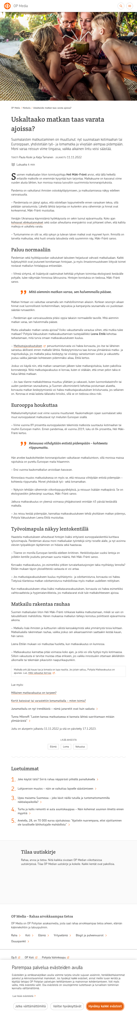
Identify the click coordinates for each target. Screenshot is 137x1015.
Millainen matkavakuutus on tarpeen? (33, 692)
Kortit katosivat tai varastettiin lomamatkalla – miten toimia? (48, 700)
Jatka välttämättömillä (30, 1006)
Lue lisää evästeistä (23, 996)
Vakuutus (80, 746)
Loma (66, 746)
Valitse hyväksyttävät (67, 1006)
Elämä (53, 746)
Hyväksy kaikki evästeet (105, 1006)
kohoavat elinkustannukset (27, 222)
